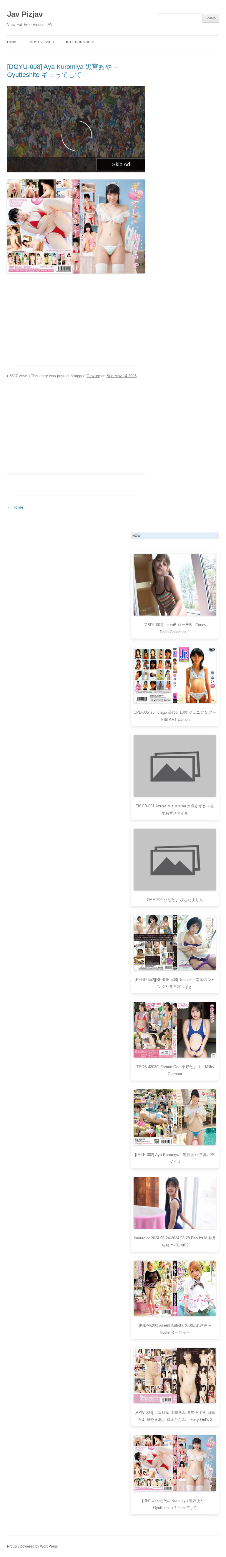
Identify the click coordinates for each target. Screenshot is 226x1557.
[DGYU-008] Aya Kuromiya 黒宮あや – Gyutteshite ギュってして (62, 70)
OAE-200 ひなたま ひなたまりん (175, 900)
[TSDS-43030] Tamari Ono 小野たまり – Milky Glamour (174, 1070)
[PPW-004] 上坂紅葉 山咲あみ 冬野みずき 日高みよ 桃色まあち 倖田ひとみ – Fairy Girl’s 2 (174, 1416)
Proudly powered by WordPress (32, 1546)
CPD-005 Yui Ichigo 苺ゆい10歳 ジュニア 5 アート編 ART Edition (175, 716)
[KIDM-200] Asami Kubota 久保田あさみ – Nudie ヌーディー (175, 1329)
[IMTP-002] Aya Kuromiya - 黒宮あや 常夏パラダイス (175, 1158)
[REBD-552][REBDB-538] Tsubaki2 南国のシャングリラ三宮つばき (175, 983)
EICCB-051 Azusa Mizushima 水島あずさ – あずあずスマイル (175, 809)
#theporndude (81, 42)
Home (12, 42)
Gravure (93, 376)
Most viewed (41, 42)
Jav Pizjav (25, 14)
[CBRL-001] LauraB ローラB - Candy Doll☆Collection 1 (175, 628)
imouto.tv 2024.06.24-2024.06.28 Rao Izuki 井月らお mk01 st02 (175, 1241)
